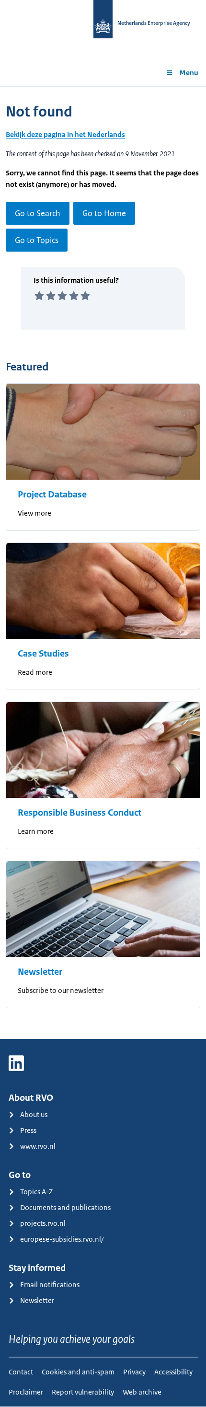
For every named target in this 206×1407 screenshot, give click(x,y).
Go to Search (37, 213)
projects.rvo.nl (43, 1223)
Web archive (142, 1391)
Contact (21, 1371)
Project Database (52, 494)
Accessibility (173, 1371)
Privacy (134, 1371)
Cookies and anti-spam (78, 1371)
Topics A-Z (36, 1191)
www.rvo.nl (38, 1146)
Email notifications (50, 1284)
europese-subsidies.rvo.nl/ (61, 1239)
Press (28, 1130)
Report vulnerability (83, 1391)
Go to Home (104, 213)
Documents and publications (65, 1207)
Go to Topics (36, 240)
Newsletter (40, 972)
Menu (188, 72)
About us (33, 1114)
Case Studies (43, 653)
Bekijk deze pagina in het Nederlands (65, 134)
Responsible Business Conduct (79, 813)
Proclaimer (26, 1391)
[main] (103, 562)
